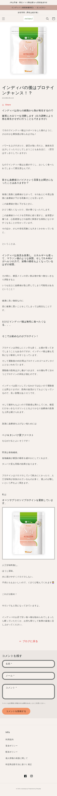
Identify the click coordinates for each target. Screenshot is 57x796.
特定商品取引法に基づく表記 (19, 764)
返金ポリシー (12, 746)
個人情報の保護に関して (17, 758)
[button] (3, 19)
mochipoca (24, 788)
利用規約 (10, 739)
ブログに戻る (30, 641)
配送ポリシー (12, 752)
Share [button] (8, 105)
